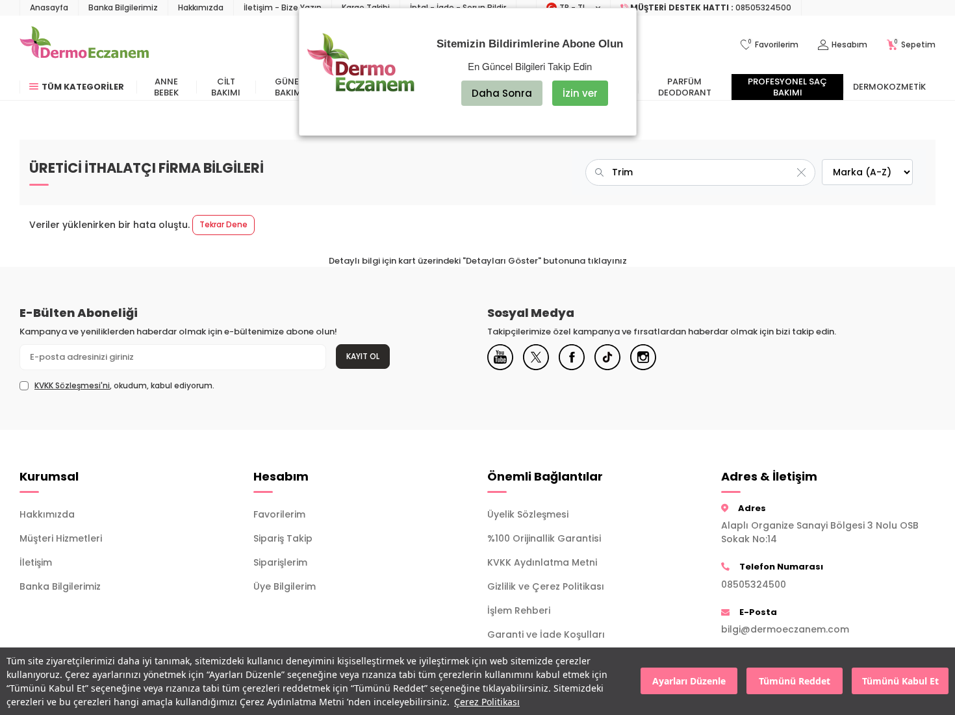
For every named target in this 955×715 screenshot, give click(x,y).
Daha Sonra (502, 93)
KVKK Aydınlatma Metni (542, 562)
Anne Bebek (166, 87)
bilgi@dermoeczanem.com (785, 629)
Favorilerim (279, 514)
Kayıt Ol (362, 356)
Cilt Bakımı (225, 87)
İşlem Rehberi (518, 610)
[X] (536, 357)
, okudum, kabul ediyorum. (124, 386)
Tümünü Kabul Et (900, 681)
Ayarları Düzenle (689, 681)
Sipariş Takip (282, 538)
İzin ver (580, 93)
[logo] (84, 44)
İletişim (35, 562)
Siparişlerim (280, 562)
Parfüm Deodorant (684, 87)
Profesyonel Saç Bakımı (787, 87)
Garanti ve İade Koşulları (546, 634)
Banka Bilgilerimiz (123, 7)
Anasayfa (49, 7)
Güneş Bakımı (289, 87)
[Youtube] (500, 357)
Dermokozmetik (889, 87)
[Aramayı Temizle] (801, 172)
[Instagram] (643, 357)
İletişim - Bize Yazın (283, 7)
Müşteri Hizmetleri (60, 538)
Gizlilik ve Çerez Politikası (545, 586)
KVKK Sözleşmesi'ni (72, 385)
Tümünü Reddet (794, 681)
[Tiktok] (607, 357)
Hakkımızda (200, 7)
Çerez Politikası (487, 702)
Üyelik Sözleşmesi (527, 514)
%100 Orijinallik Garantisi (544, 538)
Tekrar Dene (223, 224)
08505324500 (753, 584)
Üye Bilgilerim (284, 586)
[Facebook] (572, 357)
